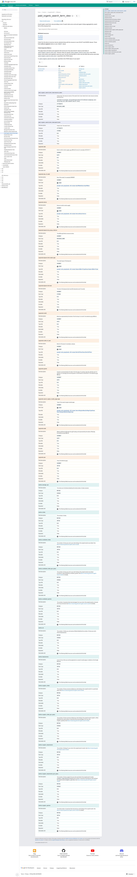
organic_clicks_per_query (84, 82)
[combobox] (113, 1)
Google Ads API (51, 12)
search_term (40, 70)
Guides (3, 5)
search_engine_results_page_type (65, 84)
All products (72, 868)
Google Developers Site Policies (58, 839)
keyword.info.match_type (63, 75)
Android (39, 868)
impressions (81, 79)
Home (39, 12)
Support (37, 5)
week (59, 86)
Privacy (26, 874)
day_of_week (61, 70)
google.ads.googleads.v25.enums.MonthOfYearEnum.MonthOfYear (74, 352)
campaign (40, 37)
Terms (22, 874)
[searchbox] (9, 10)
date (59, 68)
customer (40, 39)
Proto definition (58, 21)
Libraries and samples (21, 5)
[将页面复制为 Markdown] (76, 16)
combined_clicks (82, 72)
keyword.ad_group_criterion (64, 74)
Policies (31, 5)
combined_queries (83, 75)
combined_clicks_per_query (84, 74)
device (59, 72)
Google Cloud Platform (62, 868)
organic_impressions (83, 84)
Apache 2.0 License (39, 839)
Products (44, 12)
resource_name (41, 68)
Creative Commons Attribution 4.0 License (73, 838)
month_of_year (61, 80)
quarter (60, 82)
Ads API (13, 2)
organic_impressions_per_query (85, 86)
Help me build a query (45, 21)
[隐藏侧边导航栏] (17, 874)
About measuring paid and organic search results (68, 544)
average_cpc (81, 68)
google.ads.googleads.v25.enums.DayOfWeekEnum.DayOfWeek (73, 185)
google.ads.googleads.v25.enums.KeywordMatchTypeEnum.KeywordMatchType (77, 269)
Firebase (52, 868)
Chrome (45, 868)
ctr (79, 77)
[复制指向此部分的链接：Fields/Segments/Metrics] (52, 48)
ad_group (40, 36)
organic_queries (82, 87)
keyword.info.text (62, 77)
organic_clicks (82, 80)
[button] (9, 21)
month (59, 79)
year (59, 87)
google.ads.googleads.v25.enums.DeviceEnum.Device (71, 213)
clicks (80, 70)
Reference (10, 5)
